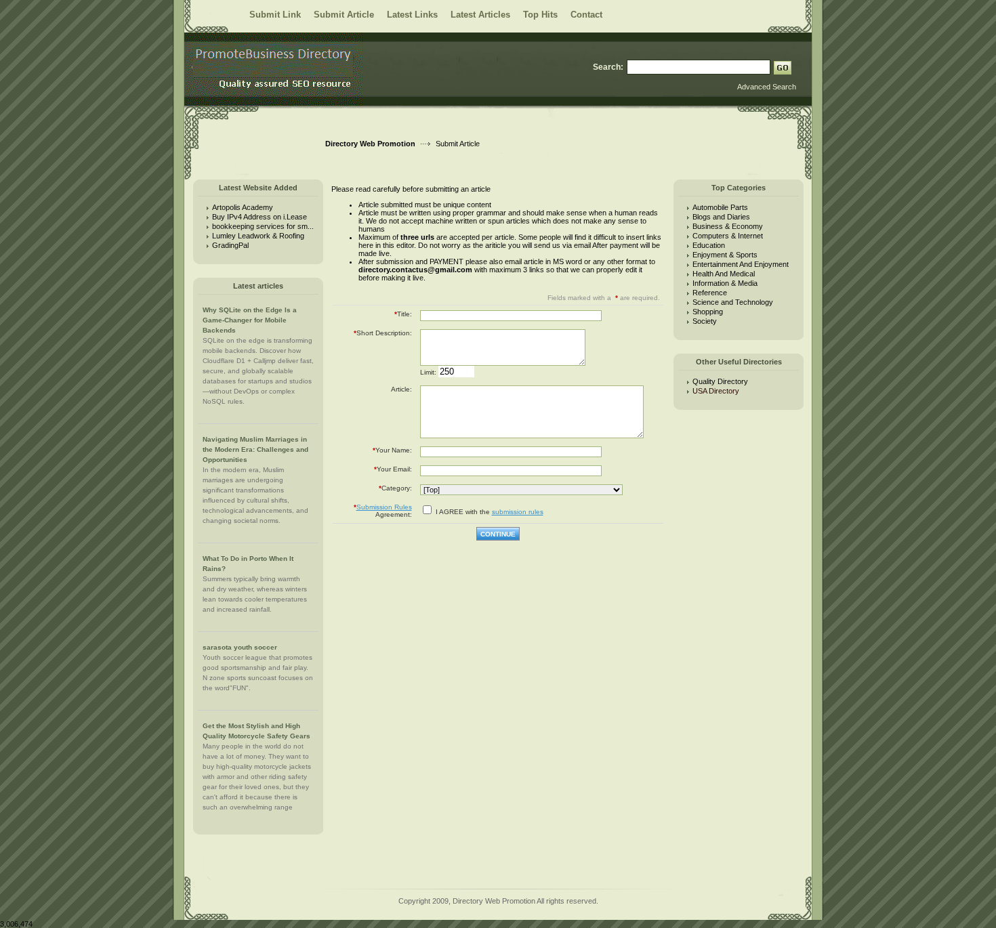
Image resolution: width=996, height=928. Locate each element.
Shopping (707, 312)
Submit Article (344, 14)
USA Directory (717, 391)
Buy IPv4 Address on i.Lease (259, 217)
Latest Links (412, 14)
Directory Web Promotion (370, 144)
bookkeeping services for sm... (263, 226)
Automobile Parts (720, 207)
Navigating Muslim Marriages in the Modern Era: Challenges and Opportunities (255, 449)
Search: (608, 67)
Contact (586, 14)
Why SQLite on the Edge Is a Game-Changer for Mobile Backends (250, 320)
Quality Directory (720, 381)
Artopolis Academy (242, 207)
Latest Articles (480, 14)
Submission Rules (384, 507)
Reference (709, 293)
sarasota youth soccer (240, 647)
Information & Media (725, 283)
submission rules (517, 511)
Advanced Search (766, 87)
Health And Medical (723, 274)
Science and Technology (732, 302)
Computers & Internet (727, 236)
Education (708, 245)
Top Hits (540, 14)
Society (704, 321)
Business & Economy (727, 226)
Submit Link (275, 14)
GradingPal (230, 245)
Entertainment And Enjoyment (740, 264)
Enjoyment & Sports (725, 255)
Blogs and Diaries (721, 217)
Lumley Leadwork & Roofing (258, 236)
